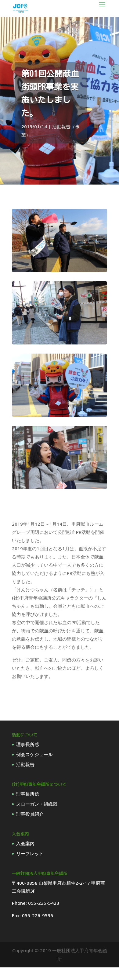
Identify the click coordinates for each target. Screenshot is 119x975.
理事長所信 (27, 794)
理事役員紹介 (30, 814)
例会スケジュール (34, 754)
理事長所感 (27, 744)
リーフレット (30, 853)
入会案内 (25, 843)
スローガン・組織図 (36, 804)
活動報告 (25, 764)
